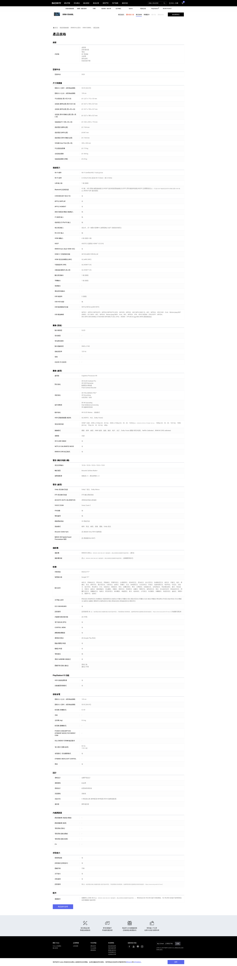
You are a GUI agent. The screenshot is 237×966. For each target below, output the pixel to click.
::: (2, 3)
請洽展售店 (176, 14)
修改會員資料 (112, 946)
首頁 (56, 28)
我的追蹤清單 (112, 948)
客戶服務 (115, 3)
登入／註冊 (174, 3)
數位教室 (86, 3)
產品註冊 (96, 3)
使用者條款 (137, 962)
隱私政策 (129, 962)
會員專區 (111, 943)
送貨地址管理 (112, 954)
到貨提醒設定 (112, 952)
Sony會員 (93, 948)
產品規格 (139, 14)
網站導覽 (67, 3)
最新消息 (125, 3)
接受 (175, 962)
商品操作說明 (63, 907)
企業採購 (75, 946)
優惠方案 (131, 14)
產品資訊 (121, 14)
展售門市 (106, 3)
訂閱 (177, 943)
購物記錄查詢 (112, 950)
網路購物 (93, 950)
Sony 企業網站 (57, 946)
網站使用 (93, 946)
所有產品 (77, 3)
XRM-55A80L (87, 28)
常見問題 (93, 943)
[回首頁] (56, 3)
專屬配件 (147, 14)
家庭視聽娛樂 (64, 28)
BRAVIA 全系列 (76, 28)
